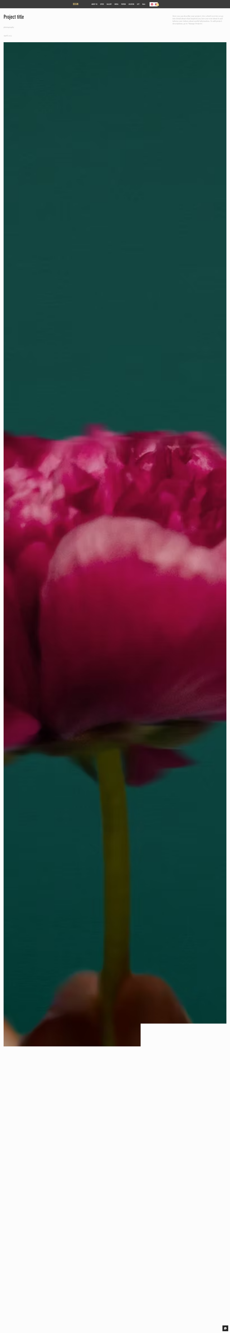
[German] (152, 4)
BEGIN (75, 4)
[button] (157, 4)
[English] (156, 4)
